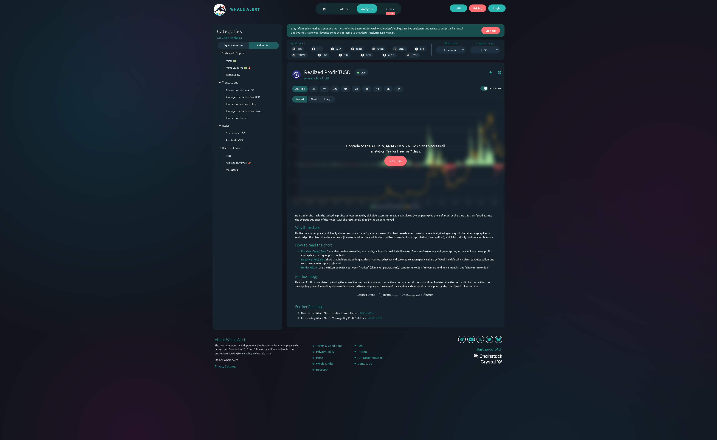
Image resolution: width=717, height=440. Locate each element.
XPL (422, 48)
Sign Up (491, 30)
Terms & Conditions (329, 345)
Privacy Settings (225, 366)
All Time (300, 88)
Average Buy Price (236, 162)
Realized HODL (234, 140)
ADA (338, 48)
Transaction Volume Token (241, 104)
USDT (359, 48)
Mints (229, 60)
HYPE (415, 54)
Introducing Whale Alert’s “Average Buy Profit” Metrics (333, 318)
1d (377, 88)
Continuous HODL (236, 133)
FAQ (360, 345)
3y (313, 88)
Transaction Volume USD (240, 90)
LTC (325, 54)
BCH (368, 54)
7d (356, 88)
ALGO (391, 54)
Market (300, 99)
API (458, 8)
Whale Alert (367, 313)
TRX (346, 54)
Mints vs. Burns (234, 67)
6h (388, 88)
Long (327, 99)
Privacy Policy (325, 351)
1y (324, 88)
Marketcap (232, 169)
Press (319, 357)
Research (322, 369)
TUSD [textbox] (484, 50)
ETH (319, 48)
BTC (299, 48)
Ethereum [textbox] (450, 50)
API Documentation (371, 357)
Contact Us (365, 363)
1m (345, 88)
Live (363, 72)
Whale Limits (324, 363)
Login (497, 8)
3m (335, 88)
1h (399, 88)
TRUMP (301, 54)
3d (367, 88)
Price (229, 155)
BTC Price (495, 88)
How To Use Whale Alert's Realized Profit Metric (329, 313)
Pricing (477, 8)
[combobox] (451, 50)
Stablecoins (263, 45)
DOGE (401, 48)
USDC (380, 48)
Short (314, 99)
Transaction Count (236, 118)
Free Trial (396, 161)
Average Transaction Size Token (244, 111)
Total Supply (233, 74)
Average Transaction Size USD (243, 97)
